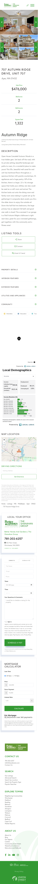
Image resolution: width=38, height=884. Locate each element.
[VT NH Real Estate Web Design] (19, 879)
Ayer (28, 504)
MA (15, 504)
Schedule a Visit (26, 560)
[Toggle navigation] (32, 5)
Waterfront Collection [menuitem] (12, 846)
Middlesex (21, 504)
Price (6, 681)
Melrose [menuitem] (7, 815)
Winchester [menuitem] (8, 798)
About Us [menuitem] (8, 835)
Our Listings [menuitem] (9, 776)
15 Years (16, 676)
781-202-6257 (13, 538)
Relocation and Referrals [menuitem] (13, 848)
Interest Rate (8, 697)
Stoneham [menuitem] (8, 806)
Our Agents (15, 548)
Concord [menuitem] (8, 817)
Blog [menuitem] (6, 837)
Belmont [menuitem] (7, 804)
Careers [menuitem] (7, 842)
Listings (9, 504)
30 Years (8, 676)
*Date (6, 581)
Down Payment (9, 689)
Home (3, 504)
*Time (6, 589)
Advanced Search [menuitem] (10, 778)
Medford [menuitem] (8, 800)
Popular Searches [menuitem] (10, 784)
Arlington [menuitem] (8, 809)
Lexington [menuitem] (8, 811)
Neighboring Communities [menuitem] (13, 796)
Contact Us (7, 548)
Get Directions (19, 477)
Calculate (19, 708)
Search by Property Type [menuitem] (13, 782)
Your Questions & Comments (13, 597)
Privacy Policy (27, 635)
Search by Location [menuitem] (11, 780)
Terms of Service (9, 651)
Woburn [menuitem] (7, 813)
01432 (33, 504)
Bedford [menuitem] (7, 819)
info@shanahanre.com (12, 763)
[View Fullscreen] (4, 446)
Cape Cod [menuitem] (8, 821)
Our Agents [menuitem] (8, 839)
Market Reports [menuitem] (10, 823)
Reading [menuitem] (7, 802)
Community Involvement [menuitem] (13, 844)
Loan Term (7, 671)
